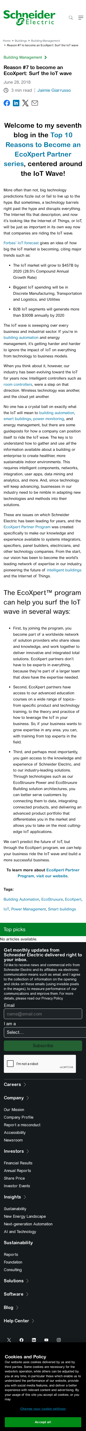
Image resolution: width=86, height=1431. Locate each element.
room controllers (18, 384)
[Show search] (70, 18)
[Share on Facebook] (7, 104)
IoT (6, 909)
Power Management (28, 909)
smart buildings (17, 418)
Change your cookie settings (43, 1409)
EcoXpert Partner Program (27, 527)
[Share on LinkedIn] (16, 104)
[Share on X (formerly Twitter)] (25, 104)
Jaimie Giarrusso (54, 90)
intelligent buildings (64, 570)
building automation (21, 337)
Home (7, 40)
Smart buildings (62, 909)
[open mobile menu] (81, 18)
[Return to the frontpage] (27, 18)
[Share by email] (35, 104)
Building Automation (21, 899)
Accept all (43, 1422)
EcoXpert (73, 899)
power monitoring (48, 418)
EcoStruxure (52, 899)
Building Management (45, 40)
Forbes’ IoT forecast (21, 243)
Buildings (21, 40)
